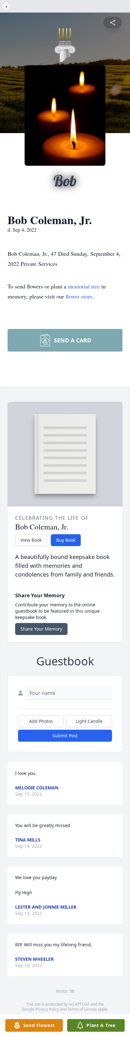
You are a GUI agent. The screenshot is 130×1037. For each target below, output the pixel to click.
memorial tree (84, 286)
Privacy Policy (47, 1009)
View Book (31, 540)
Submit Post (65, 736)
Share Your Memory (41, 629)
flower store (79, 296)
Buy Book (65, 540)
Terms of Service (82, 1009)
